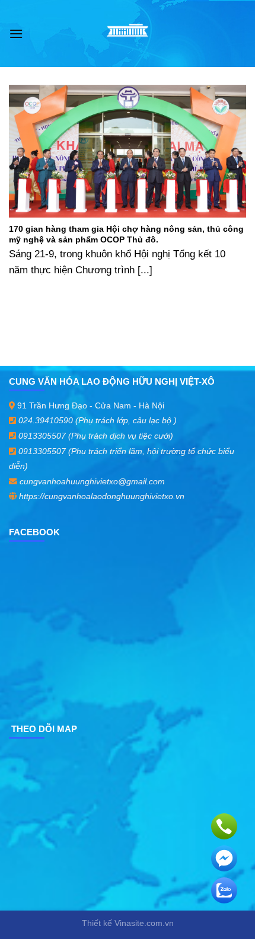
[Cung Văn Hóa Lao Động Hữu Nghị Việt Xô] (127, 34)
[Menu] (16, 33)
